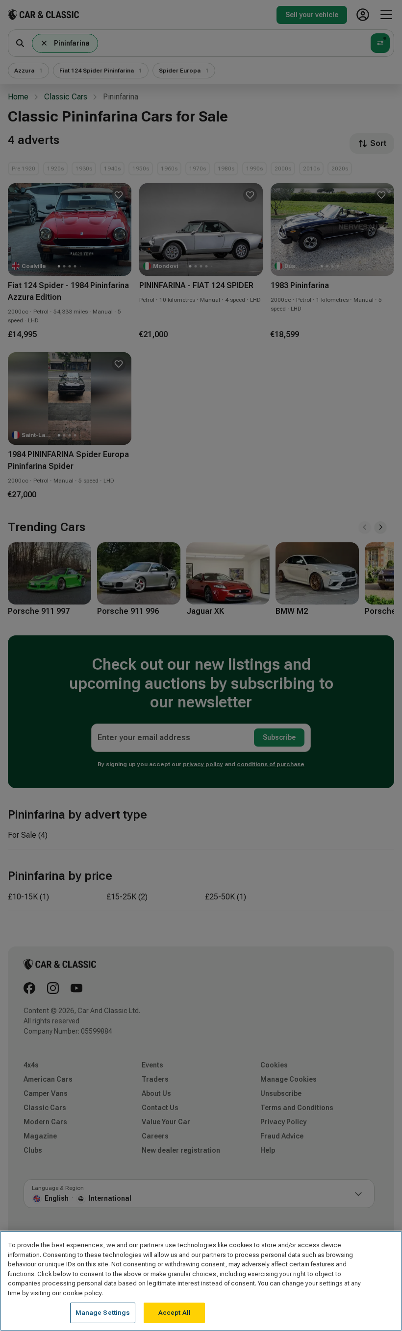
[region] (201, 1281)
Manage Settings (102, 1312)
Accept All (174, 1312)
